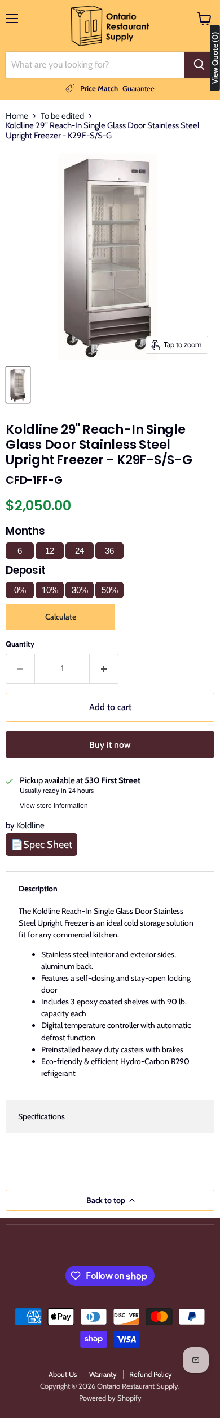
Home (17, 116)
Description (38, 888)
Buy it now (110, 744)
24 (79, 550)
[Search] (199, 65)
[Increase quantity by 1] (104, 668)
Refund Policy (150, 1374)
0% (20, 590)
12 (49, 550)
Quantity (20, 644)
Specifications (41, 1116)
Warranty (103, 1374)
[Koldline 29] (18, 385)
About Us (63, 1374)
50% (110, 590)
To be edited (62, 116)
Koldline (30, 825)
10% (50, 590)
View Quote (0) (215, 58)
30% (80, 590)
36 (109, 550)
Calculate (60, 617)
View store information (54, 806)
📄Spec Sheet (41, 844)
